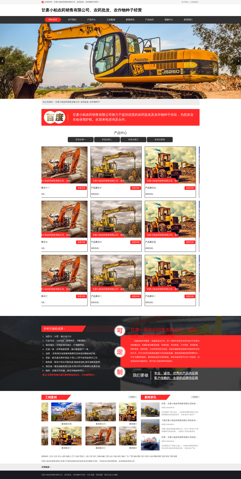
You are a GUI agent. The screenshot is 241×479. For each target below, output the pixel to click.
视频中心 (169, 19)
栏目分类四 (160, 139)
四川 (143, 456)
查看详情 (42, 188)
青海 (167, 456)
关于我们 (185, 2)
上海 (87, 456)
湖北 (119, 456)
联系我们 (194, 2)
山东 (111, 456)
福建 (103, 456)
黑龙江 (82, 456)
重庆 (139, 456)
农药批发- (85, 102)
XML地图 (90, 475)
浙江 (95, 456)
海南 (135, 456)
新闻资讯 (130, 19)
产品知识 (149, 19)
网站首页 (53, 19)
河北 (59, 456)
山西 (63, 456)
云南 (151, 456)
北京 (51, 456)
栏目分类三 (133, 139)
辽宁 (73, 456)
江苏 (91, 456)
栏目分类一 (81, 139)
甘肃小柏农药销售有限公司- (68, 102)
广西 (131, 456)
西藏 (155, 456)
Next (238, 61)
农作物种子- (95, 102)
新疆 (175, 456)
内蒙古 (68, 456)
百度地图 (99, 475)
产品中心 (91, 19)
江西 (107, 456)
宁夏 (171, 456)
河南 (115, 456)
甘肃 (163, 456)
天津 (55, 456)
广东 (127, 456)
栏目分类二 (107, 139)
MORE (132, 397)
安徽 (99, 456)
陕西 (159, 456)
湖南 (123, 456)
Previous (2, 61)
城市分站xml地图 (111, 475)
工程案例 (111, 19)
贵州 (147, 456)
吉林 (77, 456)
